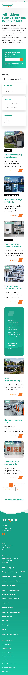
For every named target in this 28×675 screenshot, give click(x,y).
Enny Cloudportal (7, 607)
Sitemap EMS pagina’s (7, 652)
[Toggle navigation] (25, 5)
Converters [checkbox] (8, 119)
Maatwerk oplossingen (9, 586)
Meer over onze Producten (10, 634)
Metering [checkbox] (8, 105)
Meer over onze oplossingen (10, 590)
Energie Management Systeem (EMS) (13, 572)
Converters (5, 620)
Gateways (5, 625)
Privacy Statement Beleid (8, 656)
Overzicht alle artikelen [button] (14, 500)
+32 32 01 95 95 (6, 528)
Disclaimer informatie (7, 648)
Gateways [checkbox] (8, 121)
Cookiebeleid (5, 660)
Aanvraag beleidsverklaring (8, 667)
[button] (15, 485)
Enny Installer (6, 603)
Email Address (8, 56)
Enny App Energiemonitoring (10, 598)
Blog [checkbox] (7, 89)
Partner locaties (5, 671)
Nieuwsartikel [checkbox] (9, 91)
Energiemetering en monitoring (11, 576)
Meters (4, 629)
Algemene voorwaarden (7, 640)
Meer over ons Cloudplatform (11, 612)
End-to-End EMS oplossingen (11, 581)
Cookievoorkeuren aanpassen (9, 663)
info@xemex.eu (6, 530)
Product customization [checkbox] (11, 107)
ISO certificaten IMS (6, 644)
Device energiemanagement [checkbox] (13, 103)
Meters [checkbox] (7, 123)
